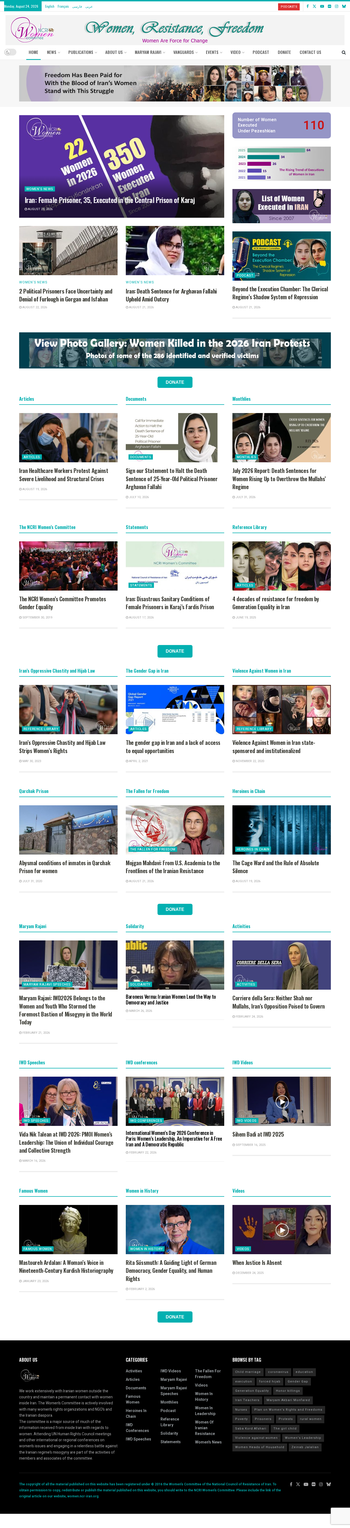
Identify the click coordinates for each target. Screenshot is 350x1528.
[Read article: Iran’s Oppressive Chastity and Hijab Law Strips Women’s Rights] (68, 709)
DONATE (284, 52)
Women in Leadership (205, 1411)
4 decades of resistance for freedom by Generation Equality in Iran (275, 603)
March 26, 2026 (140, 1011)
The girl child (285, 1428)
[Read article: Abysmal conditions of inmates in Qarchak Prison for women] (68, 830)
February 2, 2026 (141, 1289)
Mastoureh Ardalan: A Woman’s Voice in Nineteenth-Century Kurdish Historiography (66, 1266)
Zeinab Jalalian (305, 1447)
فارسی (77, 6)
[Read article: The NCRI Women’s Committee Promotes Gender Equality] (68, 566)
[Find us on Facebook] (308, 6)
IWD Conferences (146, 1120)
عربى (89, 6)
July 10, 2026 (138, 497)
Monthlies (246, 457)
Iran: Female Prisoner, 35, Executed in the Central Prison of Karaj (110, 199)
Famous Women (38, 1249)
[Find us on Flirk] (329, 6)
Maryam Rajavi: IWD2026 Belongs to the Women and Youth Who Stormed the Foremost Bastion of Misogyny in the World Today (65, 1010)
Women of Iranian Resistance (205, 1428)
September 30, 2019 (37, 617)
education (304, 1372)
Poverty (241, 1419)
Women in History (146, 1249)
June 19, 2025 (245, 617)
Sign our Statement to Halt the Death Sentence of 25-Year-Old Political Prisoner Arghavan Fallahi (171, 478)
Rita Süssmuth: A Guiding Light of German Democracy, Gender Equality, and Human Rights (171, 1270)
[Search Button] (344, 52)
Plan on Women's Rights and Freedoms (288, 1409)
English (49, 6)
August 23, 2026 (39, 209)
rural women (311, 1419)
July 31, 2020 (32, 881)
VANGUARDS (183, 52)
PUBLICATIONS (80, 52)
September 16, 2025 (250, 1145)
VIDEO (236, 52)
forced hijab (270, 1381)
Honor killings (288, 1390)
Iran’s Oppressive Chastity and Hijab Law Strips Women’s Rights (62, 746)
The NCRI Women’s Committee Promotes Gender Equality (62, 603)
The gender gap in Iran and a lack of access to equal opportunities (173, 746)
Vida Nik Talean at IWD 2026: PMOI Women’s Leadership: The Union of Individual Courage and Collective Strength (66, 1142)
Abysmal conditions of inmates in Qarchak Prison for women (64, 867)
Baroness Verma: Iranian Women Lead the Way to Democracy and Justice (171, 999)
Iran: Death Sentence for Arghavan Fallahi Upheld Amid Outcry (171, 295)
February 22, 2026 (142, 1152)
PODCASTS (289, 6)
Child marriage (248, 1372)
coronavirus (278, 1372)
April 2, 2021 (138, 761)
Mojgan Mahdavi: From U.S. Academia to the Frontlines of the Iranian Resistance (173, 867)
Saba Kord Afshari (250, 1428)
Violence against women (256, 1438)
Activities (246, 984)
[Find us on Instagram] (336, 6)
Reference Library (41, 729)
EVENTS (212, 52)
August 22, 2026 (34, 307)
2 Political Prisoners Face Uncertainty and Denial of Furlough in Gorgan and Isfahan (65, 295)
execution (243, 1381)
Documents (140, 457)
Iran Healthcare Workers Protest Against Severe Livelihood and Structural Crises (63, 474)
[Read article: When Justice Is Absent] (281, 1229)
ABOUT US (114, 52)
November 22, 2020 (249, 761)
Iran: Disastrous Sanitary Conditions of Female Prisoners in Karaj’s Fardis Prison (170, 603)
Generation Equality (252, 1390)
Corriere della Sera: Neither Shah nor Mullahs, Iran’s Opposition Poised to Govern (278, 1002)
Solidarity (140, 984)
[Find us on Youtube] (322, 6)
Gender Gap (298, 1381)
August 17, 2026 (141, 617)
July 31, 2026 (245, 497)
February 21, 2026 (36, 1032)
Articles (32, 457)
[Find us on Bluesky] (344, 6)
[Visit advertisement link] (175, 83)
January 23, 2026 (35, 1281)
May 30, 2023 (31, 761)
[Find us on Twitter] (314, 6)
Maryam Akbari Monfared (288, 1400)
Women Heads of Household (259, 1447)
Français (63, 6)
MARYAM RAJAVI (148, 52)
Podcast (245, 275)
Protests (286, 1419)
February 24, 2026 (249, 1016)
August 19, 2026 (34, 489)
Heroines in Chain (253, 849)
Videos (243, 1249)
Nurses (241, 1409)
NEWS (51, 52)
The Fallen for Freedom (153, 849)
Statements (141, 585)
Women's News (39, 189)
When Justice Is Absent (257, 1262)
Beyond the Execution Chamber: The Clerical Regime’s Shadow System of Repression (280, 293)
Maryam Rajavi (174, 1379)
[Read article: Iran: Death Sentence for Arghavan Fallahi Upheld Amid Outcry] (175, 250)
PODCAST (261, 52)
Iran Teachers (247, 1400)
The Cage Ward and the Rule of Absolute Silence (275, 867)
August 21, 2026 (141, 307)
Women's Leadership (303, 1438)
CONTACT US (310, 52)
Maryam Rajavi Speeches (47, 984)
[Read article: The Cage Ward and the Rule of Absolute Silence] (281, 830)
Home (33, 52)
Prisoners (263, 1419)
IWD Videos (247, 1120)
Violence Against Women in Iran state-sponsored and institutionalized (273, 746)
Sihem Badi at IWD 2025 (258, 1134)
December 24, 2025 (249, 1273)
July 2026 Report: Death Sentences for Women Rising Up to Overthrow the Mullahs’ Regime (279, 478)
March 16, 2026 (33, 1160)
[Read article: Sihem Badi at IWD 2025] (281, 1101)
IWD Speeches (36, 1120)
